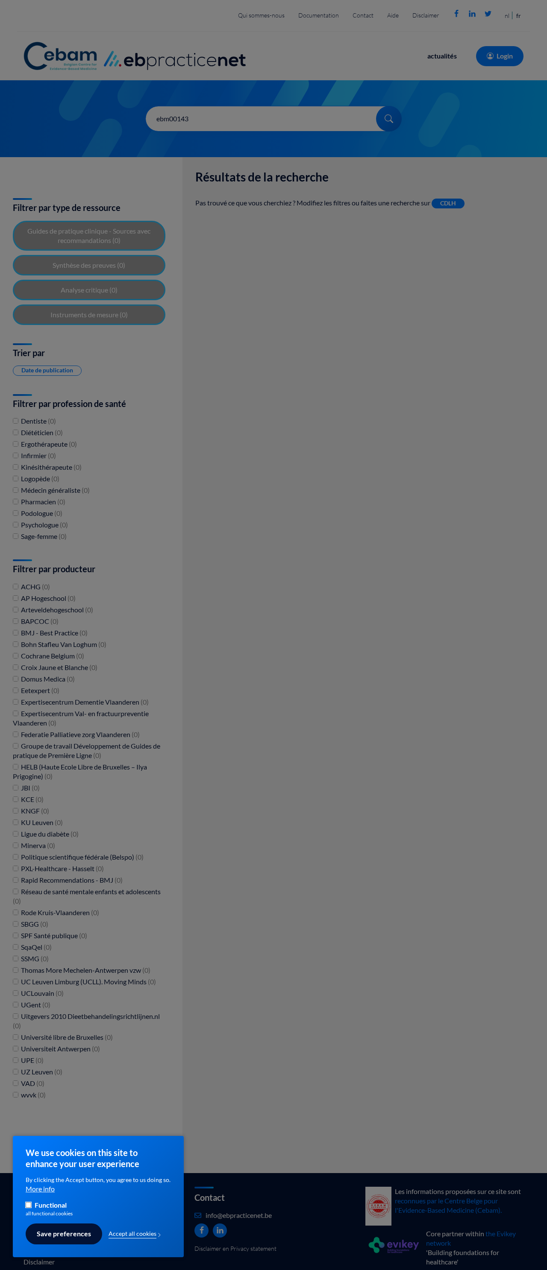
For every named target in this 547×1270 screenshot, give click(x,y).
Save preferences (64, 1234)
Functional (51, 1205)
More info (40, 1189)
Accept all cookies (132, 1233)
